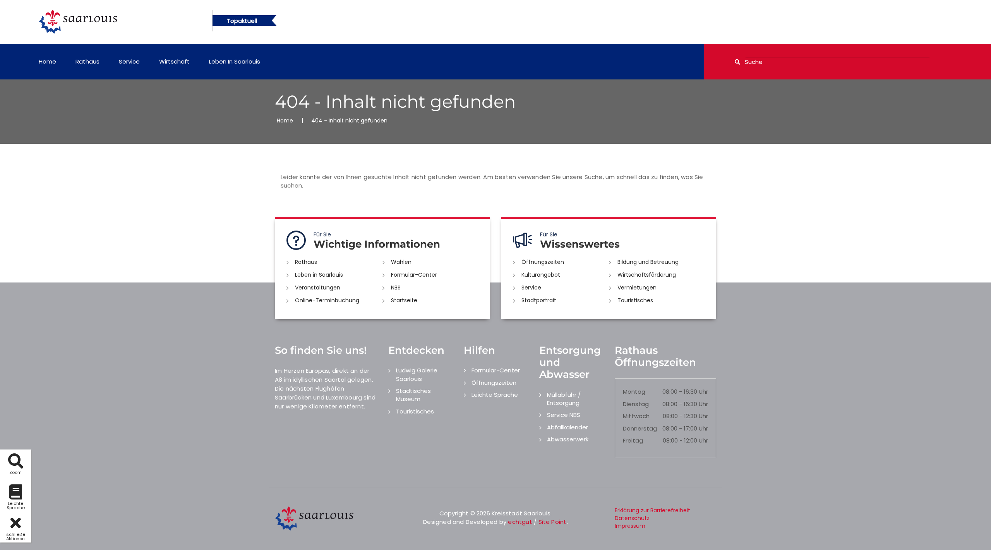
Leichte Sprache (494, 395)
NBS (396, 287)
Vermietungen (637, 287)
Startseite (404, 300)
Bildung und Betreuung (648, 262)
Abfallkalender (567, 427)
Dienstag (636, 404)
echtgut (520, 522)
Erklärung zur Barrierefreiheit (652, 510)
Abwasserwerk (567, 439)
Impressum (630, 526)
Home (47, 61)
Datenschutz (632, 518)
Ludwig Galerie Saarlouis (416, 374)
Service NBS (563, 415)
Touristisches (635, 300)
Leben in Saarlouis (234, 61)
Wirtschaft (174, 61)
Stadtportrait (538, 300)
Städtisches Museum (413, 395)
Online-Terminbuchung (327, 300)
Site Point (552, 522)
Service (129, 61)
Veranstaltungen (317, 287)
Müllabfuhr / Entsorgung (564, 399)
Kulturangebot (540, 275)
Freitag (633, 440)
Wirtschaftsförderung (646, 275)
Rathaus (87, 61)
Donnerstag (640, 428)
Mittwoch (636, 416)
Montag (634, 392)
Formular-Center (414, 275)
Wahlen (401, 262)
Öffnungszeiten (542, 262)
